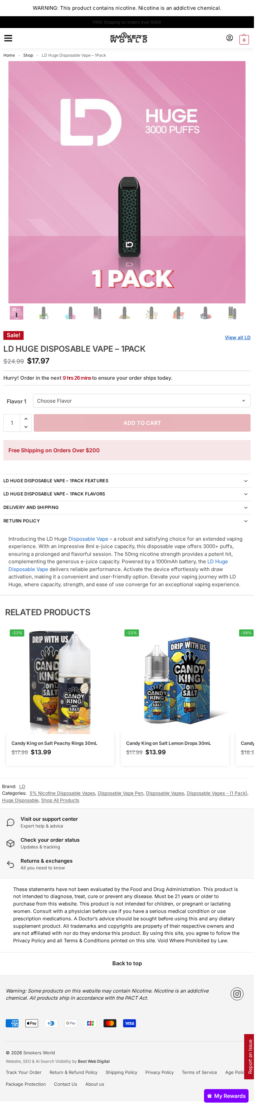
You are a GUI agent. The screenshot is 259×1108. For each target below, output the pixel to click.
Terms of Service (199, 1072)
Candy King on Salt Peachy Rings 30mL (54, 743)
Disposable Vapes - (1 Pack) (217, 793)
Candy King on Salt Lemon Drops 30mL (168, 743)
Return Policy (21, 520)
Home (9, 55)
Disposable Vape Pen (120, 793)
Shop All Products (60, 800)
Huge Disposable (20, 800)
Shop (28, 55)
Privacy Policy (159, 1072)
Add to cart (142, 423)
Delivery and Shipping (31, 507)
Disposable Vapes (165, 793)
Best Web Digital (94, 1061)
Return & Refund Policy (73, 1072)
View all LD (238, 337)
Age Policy (236, 1072)
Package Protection (26, 1084)
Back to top (127, 963)
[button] (243, 40)
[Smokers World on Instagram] (237, 994)
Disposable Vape (88, 539)
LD (22, 786)
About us (94, 1084)
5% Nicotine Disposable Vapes (62, 793)
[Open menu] (7, 38)
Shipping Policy (121, 1072)
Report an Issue (250, 1056)
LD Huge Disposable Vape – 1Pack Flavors (54, 493)
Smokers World (39, 1052)
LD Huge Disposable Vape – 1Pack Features (55, 480)
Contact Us (65, 1084)
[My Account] (230, 38)
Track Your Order (23, 1072)
